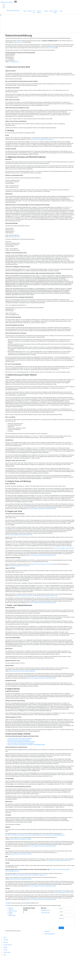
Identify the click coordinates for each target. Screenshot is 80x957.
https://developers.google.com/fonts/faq (41, 564)
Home (25, 11)
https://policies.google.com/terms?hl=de (48, 595)
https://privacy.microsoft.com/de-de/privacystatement (22, 671)
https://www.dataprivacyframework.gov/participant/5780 (42, 508)
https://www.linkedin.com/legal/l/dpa (16, 875)
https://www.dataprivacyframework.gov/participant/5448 (42, 886)
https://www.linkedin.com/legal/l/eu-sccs (37, 875)
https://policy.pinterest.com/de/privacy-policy (21, 854)
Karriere (46, 11)
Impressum (47, 931)
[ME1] (7, 903)
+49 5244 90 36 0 (45, 912)
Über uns (34, 11)
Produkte (29, 11)
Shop (61, 11)
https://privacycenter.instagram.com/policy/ (21, 839)
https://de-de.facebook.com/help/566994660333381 (51, 835)
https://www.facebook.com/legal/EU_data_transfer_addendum (22, 835)
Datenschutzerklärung (49, 933)
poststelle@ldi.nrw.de (14, 61)
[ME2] (7, 905)
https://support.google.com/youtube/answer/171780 (20, 534)
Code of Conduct (39, 11)
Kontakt (51, 11)
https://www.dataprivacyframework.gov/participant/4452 (42, 846)
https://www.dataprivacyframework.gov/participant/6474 (42, 678)
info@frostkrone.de (17, 42)
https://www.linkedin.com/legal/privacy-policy (21, 879)
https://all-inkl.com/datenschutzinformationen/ (42, 139)
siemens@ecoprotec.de (14, 236)
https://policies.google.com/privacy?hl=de (64, 548)
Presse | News (55, 11)
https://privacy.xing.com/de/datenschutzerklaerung (58, 860)
